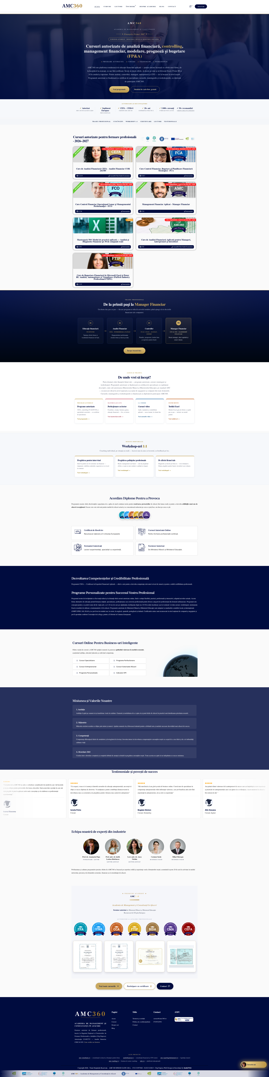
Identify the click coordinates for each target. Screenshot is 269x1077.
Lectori (158, 121)
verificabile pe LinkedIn (185, 110)
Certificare (146, 121)
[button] (134, 1073)
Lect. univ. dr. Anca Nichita (134, 858)
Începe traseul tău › (134, 350)
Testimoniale (170, 121)
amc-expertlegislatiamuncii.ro (169, 1058)
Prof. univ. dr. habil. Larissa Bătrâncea (113, 858)
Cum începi (118, 121)
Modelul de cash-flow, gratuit (145, 89)
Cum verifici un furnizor (92, 1042)
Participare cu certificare (138, 986)
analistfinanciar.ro (128, 1058)
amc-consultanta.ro (84, 1058)
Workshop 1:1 (132, 121)
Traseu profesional (101, 121)
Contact (163, 986)
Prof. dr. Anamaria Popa (91, 857)
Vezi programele (119, 89)
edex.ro (142, 1061)
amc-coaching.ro (114, 1061)
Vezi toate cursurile (107, 986)
